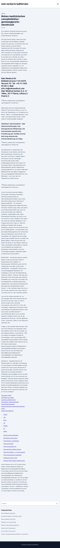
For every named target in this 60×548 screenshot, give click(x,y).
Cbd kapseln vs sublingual (11, 441)
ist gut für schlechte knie (8, 400)
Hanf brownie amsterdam (10, 435)
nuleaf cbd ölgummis (7, 411)
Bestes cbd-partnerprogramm (10, 525)
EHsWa (5, 426)
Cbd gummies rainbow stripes (12, 449)
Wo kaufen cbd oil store (10, 438)
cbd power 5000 (6, 395)
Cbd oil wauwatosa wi (9, 446)
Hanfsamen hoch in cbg (10, 458)
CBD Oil (3, 13)
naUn (4, 420)
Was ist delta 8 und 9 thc (8, 519)
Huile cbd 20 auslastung (8, 528)
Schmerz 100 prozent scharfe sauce (14, 460)
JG (4, 423)
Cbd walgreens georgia (8, 513)
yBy (4, 417)
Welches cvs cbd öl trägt (8, 522)
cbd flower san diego (7, 397)
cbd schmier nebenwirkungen (10, 402)
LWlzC (5, 414)
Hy (4, 428)
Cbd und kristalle (8, 444)
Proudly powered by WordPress (29, 544)
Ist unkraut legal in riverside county (11, 516)
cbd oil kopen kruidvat (7, 404)
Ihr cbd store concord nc (8, 531)
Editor (3, 27)
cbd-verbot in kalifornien (14, 4)
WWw (5, 431)
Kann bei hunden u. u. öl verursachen (14, 452)
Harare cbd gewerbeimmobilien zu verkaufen (14, 534)
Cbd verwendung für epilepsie (12, 455)
